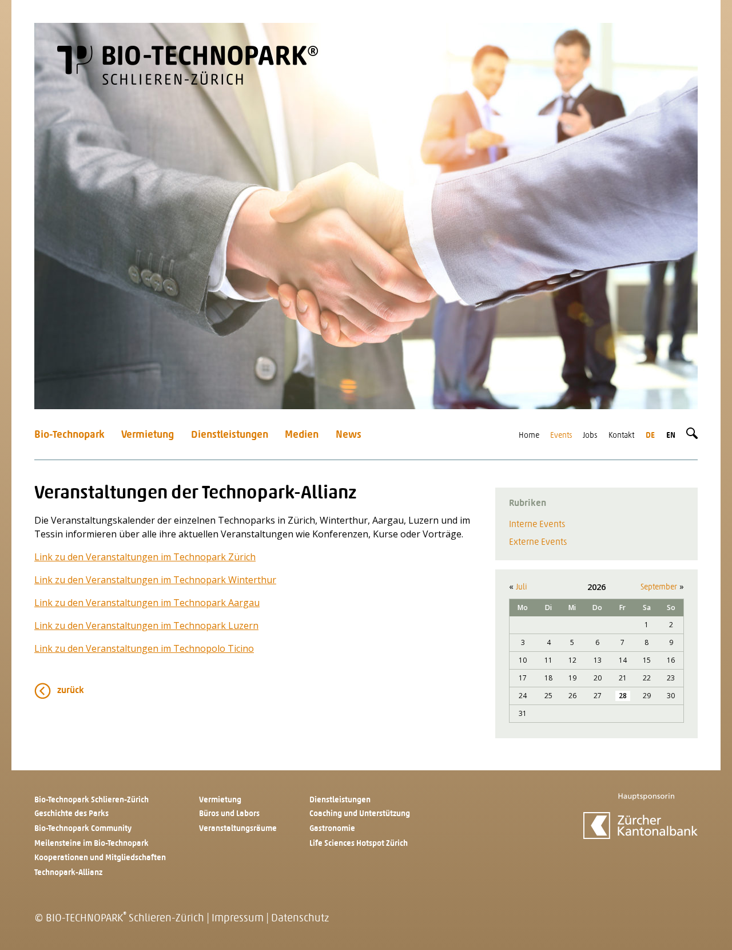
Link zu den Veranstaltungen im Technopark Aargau (147, 602)
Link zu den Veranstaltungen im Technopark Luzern (146, 625)
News (348, 435)
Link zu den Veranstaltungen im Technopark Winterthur (155, 579)
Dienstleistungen (229, 435)
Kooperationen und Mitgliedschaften (100, 858)
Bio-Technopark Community (83, 829)
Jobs (590, 436)
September (658, 587)
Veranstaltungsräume (238, 829)
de (650, 436)
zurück (70, 690)
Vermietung (147, 435)
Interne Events (537, 524)
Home (529, 436)
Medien (302, 435)
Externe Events (538, 542)
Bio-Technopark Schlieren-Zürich (91, 800)
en (670, 436)
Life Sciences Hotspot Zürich (358, 844)
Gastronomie (332, 829)
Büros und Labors (229, 814)
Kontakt (621, 436)
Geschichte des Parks (71, 814)
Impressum (238, 918)
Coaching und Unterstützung (359, 814)
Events (561, 436)
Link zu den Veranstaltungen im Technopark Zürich (145, 557)
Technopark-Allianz (68, 873)
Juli (521, 587)
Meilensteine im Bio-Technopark (91, 844)
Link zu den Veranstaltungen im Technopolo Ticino (144, 648)
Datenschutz (300, 918)
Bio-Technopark (69, 435)
